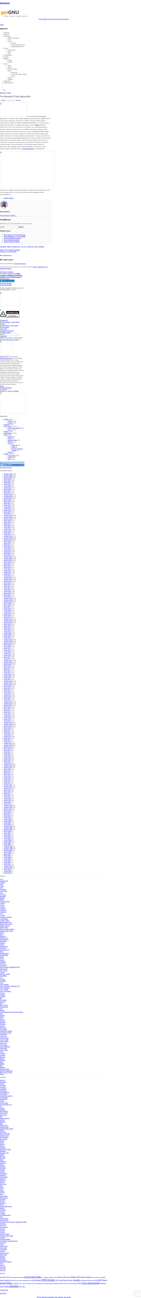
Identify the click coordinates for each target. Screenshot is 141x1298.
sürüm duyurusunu (28, 149)
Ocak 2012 (7, 776)
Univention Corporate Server (9, 1241)
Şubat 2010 (7, 816)
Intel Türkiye (4, 1005)
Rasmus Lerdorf (31, 1283)
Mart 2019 (7, 627)
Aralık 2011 (7, 778)
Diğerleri (10, 79)
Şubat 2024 (7, 525)
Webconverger (4, 1253)
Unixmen (3, 1243)
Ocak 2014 (7, 734)
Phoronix (3, 1122)
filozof (3, 100)
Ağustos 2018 (8, 639)
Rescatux (3, 1158)
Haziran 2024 (8, 519)
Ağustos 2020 (8, 598)
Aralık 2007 (7, 860)
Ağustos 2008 (8, 847)
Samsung (3, 1167)
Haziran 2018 (8, 643)
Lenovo (2, 1026)
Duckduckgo (4, 946)
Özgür (6, 1286)
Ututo (1, 1244)
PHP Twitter (3, 1125)
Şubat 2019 (7, 629)
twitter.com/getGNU (6, 358)
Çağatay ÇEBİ (4, 920)
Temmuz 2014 (8, 724)
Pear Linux (3, 1115)
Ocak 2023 (7, 548)
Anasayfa (6, 32)
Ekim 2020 (7, 595)
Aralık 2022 (7, 550)
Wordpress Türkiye (6, 1262)
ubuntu (67, 1283)
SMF (1, 1189)
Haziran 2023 (8, 539)
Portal (13, 76)
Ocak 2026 (7, 486)
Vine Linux (3, 1248)
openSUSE (3, 1099)
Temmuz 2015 (8, 703)
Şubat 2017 (7, 671)
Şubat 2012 (7, 774)
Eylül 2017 (7, 658)
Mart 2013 (7, 752)
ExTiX (2, 958)
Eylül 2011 (7, 783)
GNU (1, 983)
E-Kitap (10, 60)
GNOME (3, 981)
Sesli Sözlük (3, 1177)
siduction (2, 1180)
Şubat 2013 (7, 753)
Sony (1, 1194)
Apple (2, 886)
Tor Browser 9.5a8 (32, 246)
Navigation (5, 3)
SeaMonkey (3, 1173)
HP (1, 998)
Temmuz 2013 (8, 745)
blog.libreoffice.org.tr (18, 46)
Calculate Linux (5, 901)
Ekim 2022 (7, 553)
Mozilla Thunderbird (6, 1071)
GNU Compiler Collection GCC (10, 986)
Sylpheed (3, 1210)
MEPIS (2, 1064)
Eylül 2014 (7, 721)
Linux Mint (3, 1048)
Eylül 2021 (7, 576)
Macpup (2, 1057)
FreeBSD (3, 962)
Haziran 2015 (8, 705)
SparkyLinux (4, 1198)
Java (1, 1008)
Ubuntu (2, 1232)
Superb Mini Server (6, 1206)
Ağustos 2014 (8, 722)
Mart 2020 (7, 607)
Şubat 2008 (7, 857)
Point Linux (3, 1139)
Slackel (2, 1182)
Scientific (3, 1168)
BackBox (3, 896)
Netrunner (3, 1082)
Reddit (2, 1154)
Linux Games (4, 1040)
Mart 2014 (7, 731)
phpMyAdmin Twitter (6, 1129)
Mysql (2, 1074)
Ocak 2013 (7, 755)
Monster (2, 1067)
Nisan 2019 (7, 626)
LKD (1, 1052)
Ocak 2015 (7, 714)
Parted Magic (4, 1111)
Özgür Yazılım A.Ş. (6, 1104)
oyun (23, 1283)
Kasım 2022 (7, 551)
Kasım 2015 (7, 696)
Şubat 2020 (7, 608)
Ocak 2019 (7, 631)
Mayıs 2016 (7, 686)
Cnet (1, 913)
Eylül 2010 (7, 804)
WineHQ (2, 1258)
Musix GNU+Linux (6, 1072)
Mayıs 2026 (7, 479)
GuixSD (2, 996)
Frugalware (3, 965)
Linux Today (4, 1050)
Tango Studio (4, 1218)
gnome (38, 1280)
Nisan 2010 (7, 812)
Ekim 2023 (7, 532)
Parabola (2, 1110)
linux (9, 1282)
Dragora (2, 943)
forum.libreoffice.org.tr (18, 44)
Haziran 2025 (8, 498)
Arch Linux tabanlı (13, 1277)
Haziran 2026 (8, 477)
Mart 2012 (7, 772)
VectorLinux (4, 1246)
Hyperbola (3, 1000)
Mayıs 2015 (7, 707)
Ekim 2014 (7, 719)
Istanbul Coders (12, 69)
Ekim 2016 (7, 677)
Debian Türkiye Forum (7, 929)
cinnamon (51, 1277)
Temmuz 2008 (8, 848)
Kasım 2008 (7, 842)
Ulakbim (2, 1237)
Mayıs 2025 (7, 500)
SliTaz (2, 1187)
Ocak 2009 (7, 838)
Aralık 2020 (7, 591)
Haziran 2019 (8, 622)
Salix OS (2, 1163)
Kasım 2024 (7, 510)
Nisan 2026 (7, 481)
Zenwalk (2, 1267)
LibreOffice (3, 1029)
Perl (1, 1116)
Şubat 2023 (7, 546)
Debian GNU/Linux (6, 924)
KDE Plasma (102, 1280)
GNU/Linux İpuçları (13, 38)
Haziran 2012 (8, 767)
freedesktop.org (27, 1280)
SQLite (2, 1201)
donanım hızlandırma (96, 1277)
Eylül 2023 (7, 534)
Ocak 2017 (7, 672)
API (7, 1277)
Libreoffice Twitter (5, 1033)
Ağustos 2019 (8, 619)
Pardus (2, 1108)
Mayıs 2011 (7, 790)
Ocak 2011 (7, 797)
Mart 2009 (7, 835)
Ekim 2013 (7, 740)
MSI (1, 1065)
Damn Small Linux (6, 922)
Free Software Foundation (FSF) (10, 967)
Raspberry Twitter (5, 1149)
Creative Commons (6, 917)
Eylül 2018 (7, 638)
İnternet (6, 57)
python (26, 1283)
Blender (2, 898)
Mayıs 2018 (7, 645)
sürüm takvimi (39, 1283)
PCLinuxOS (4, 1113)
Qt (1, 1106)
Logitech (2, 1053)
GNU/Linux (7, 36)
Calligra (2, 903)
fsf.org (2, 386)
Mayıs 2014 (7, 728)
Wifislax (2, 1256)
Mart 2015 (7, 710)
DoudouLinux (4, 939)
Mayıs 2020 (7, 603)
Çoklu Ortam (11, 50)
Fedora (2, 960)
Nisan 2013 (7, 750)
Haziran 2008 (8, 850)
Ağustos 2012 (8, 764)
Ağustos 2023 (8, 536)
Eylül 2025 (7, 493)
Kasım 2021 (7, 572)
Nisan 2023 (7, 543)
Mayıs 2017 (7, 665)
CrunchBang (4, 919)
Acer (1, 879)
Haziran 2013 (8, 747)
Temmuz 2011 (8, 786)
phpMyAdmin (4, 1127)
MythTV (2, 1080)
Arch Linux (3, 891)
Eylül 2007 (7, 864)
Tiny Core (3, 1225)
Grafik (9, 51)
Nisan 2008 (7, 854)
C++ (42, 1277)
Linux (9, 39)
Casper (2, 905)
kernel (3, 1283)
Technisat (3, 1224)
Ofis (9, 53)
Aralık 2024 (7, 508)
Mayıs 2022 (7, 562)
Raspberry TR (4, 1153)
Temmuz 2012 (8, 766)
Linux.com (3, 1036)
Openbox (3, 1087)
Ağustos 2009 (8, 826)
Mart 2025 (7, 503)
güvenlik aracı (16, 246)
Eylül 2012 (7, 762)
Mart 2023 (7, 544)
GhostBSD (3, 976)
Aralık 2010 (7, 798)
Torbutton (41, 246)
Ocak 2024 (7, 527)
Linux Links (3, 1045)
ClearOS (2, 908)
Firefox (37, 125)
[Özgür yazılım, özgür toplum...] (14, 17)
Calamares (46, 1277)
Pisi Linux (3, 1132)
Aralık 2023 (7, 529)
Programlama (8, 55)
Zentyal (2, 1265)
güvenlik (76, 1280)
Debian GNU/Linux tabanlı (81, 1277)
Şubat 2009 (7, 836)
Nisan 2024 (7, 522)
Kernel (2, 1019)
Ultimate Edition (5, 1239)
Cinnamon (3, 912)
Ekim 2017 (7, 657)
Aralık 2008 (7, 840)
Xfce (1, 1263)
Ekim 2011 (7, 781)
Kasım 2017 (7, 655)
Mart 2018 (7, 648)
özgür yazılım (22, 1286)
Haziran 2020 (8, 601)
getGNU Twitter (5, 974)
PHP (1, 1123)
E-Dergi (10, 62)
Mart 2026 (7, 482)
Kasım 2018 (7, 634)
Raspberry (3, 1148)
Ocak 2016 (7, 693)
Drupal (2, 945)
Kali (1, 1014)
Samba (2, 1165)
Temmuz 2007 (8, 867)
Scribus (2, 1170)
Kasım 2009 (7, 821)
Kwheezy (3, 1024)
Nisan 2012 (7, 771)
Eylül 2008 (7, 845)
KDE (1, 1017)
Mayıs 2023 (7, 541)
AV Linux (3, 894)
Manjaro (2, 1060)
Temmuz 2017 (8, 662)
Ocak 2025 (7, 506)
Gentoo (2, 972)
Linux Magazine (5, 1046)
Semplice (3, 1175)
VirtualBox (3, 1249)
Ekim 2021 (7, 574)
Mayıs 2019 (7, 624)
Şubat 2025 (7, 505)
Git (1, 977)
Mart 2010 (7, 814)
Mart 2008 (7, 855)
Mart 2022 (7, 565)
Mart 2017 (7, 669)
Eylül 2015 (7, 700)
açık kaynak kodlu (32, 1277)
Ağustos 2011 (8, 785)
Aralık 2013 (7, 736)
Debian (14, 43)
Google (2, 993)
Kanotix (2, 1015)
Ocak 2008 (7, 859)
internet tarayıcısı (91, 1280)
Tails (1, 1217)
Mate (1, 1062)
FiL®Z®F (3, 1293)
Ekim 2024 (7, 512)
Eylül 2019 (7, 617)
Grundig (2, 995)
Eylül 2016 (7, 679)
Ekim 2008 (7, 843)
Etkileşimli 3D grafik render (16, 1280)
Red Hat (2, 1156)
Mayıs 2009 (7, 831)
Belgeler (6, 58)
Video (5, 63)
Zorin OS (3, 1270)
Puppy (2, 1142)
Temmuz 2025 (8, 496)
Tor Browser (4, 1227)
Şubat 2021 (7, 588)
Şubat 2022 (7, 567)
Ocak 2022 (7, 569)
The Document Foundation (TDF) (53, 1283)
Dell (1, 934)
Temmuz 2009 (8, 828)
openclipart (3, 1091)
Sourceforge (3, 1196)
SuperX (2, 1208)
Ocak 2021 (7, 589)
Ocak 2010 (7, 817)
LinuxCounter (4, 1038)
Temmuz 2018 (8, 641)
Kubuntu (2, 1022)
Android (2, 882)
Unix (79, 1283)
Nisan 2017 (7, 667)
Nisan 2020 (7, 605)
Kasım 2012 (7, 759)
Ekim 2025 (7, 491)
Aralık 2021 (7, 570)
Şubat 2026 (7, 484)
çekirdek (14, 1286)
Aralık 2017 (7, 653)
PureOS (2, 1144)
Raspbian (3, 1151)
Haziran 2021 (8, 581)
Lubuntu (2, 1055)
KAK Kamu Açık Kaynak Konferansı (11, 1012)
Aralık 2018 (7, 633)
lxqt (13, 1283)
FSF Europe (3, 969)
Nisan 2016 (7, 688)
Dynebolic (3, 948)
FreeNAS (3, 964)
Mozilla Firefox (4, 1069)
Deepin (2, 932)
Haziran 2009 (8, 829)
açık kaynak (21, 1277)
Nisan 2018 (7, 646)
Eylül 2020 (7, 596)
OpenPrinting (4, 1097)
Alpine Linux (4, 881)
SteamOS (3, 1203)
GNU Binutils (4, 984)
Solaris (2, 1191)
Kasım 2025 (7, 489)
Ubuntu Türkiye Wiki (6, 1236)
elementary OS (4, 950)
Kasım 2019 (7, 614)
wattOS (2, 1251)
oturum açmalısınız (20, 263)
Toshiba (2, 1229)
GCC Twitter (4, 989)
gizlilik (9, 246)
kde (96, 1280)
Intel (1, 1003)
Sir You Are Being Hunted (19, 74)
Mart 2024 (7, 524)
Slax (1, 1186)
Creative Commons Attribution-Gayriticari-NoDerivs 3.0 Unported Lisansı (11, 275)
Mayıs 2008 (7, 852)
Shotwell (2, 1179)
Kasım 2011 (7, 779)
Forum (10, 41)
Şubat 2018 (7, 650)
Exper (2, 957)
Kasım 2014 (7, 717)
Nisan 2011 (7, 791)
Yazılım (6, 48)
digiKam (2, 936)
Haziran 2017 (8, 664)
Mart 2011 (7, 793)
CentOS (2, 907)
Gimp (9, 65)
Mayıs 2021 (7, 582)
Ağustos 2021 (8, 577)
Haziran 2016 (8, 684)
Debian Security (5, 926)
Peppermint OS (4, 1118)
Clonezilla (3, 910)
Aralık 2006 (7, 871)
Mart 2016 (7, 690)
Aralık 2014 (7, 715)
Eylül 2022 (7, 555)
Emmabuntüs (4, 955)
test (43, 1283)
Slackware (3, 1184)
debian (55, 1277)
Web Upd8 (3, 1255)
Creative (2, 915)
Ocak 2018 (7, 652)
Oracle (2, 1101)
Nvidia (2, 1084)
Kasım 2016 (7, 676)
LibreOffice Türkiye (6, 1031)
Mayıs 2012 (7, 769)
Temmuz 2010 (8, 807)
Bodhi (2, 900)
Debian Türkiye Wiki (6, 931)
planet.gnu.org (4, 1135)
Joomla (2, 1010)
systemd (2, 1213)
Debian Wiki (4, 927)
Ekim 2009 (7, 823)
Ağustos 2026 (8, 474)
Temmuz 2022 (8, 558)
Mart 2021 (7, 586)
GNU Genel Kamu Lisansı (64, 1280)
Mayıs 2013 (7, 748)
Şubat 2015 (7, 712)
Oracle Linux (4, 1103)
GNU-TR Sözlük (5, 991)
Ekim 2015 (7, 698)
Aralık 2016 (7, 674)
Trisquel (2, 1230)
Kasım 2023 (7, 531)
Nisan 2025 (7, 501)
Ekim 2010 (7, 802)
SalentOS (3, 1161)
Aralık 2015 (7, 695)
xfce (1, 1286)
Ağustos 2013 (8, 743)
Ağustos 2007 (8, 866)
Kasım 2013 (7, 738)
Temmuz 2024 (8, 517)
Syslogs (2, 1211)
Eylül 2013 (7, 741)
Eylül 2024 (7, 513)
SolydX (2, 1192)
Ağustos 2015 (8, 702)
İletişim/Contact (8, 82)
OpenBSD (3, 1089)
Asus (1, 893)
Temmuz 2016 (8, 683)
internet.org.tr (4, 1007)
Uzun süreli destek (91, 1283)
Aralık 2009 (7, 819)
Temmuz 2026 (8, 475)
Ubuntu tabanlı (73, 1283)
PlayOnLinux (4, 1137)
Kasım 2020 (7, 593)
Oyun (9, 70)
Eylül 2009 (7, 824)
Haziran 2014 (8, 726)
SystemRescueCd (5, 1215)
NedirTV (10, 77)
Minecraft (14, 72)
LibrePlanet (3, 1034)
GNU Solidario (4, 988)
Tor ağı (23, 246)
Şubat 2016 (7, 691)
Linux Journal (4, 1041)
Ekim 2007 (7, 862)
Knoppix (2, 1021)
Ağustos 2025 (8, 494)
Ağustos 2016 (8, 681)
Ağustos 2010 (8, 805)
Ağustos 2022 (8, 557)
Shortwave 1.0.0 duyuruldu (8, 251)
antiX (1, 884)
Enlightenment (4, 953)
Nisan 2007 (7, 869)
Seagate (2, 1172)
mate (15, 1283)
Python (10, 67)
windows (103, 1283)
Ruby (1, 1160)
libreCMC (3, 1027)
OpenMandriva (4, 1092)
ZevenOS (3, 1268)
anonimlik (3, 246)
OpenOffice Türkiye (6, 1096)
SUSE (2, 1205)
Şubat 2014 (7, 733)
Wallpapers (7, 81)
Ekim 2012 (7, 760)
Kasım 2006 (7, 873)
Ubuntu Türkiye (5, 1234)
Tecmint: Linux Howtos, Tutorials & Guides (13, 1222)
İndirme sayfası (9, 198)
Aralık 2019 (7, 612)
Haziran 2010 (8, 809)
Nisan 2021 (7, 584)
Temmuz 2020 (8, 600)
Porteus (2, 1141)
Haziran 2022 (8, 560)
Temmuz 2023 (8, 538)
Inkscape (2, 1002)
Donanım (6, 34)
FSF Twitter (3, 970)
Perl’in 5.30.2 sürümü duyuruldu (10, 250)
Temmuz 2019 (8, 620)
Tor (42, 118)
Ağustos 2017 (8, 660)
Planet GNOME (5, 1134)
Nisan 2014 (7, 729)
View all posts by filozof (8, 215)
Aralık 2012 (7, 757)
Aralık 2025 (7, 488)
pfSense (2, 1120)
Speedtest (3, 1199)
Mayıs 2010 (7, 810)
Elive (1, 951)
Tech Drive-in (4, 1220)
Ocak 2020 (7, 610)
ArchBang (3, 889)
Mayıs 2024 (7, 520)
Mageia (2, 1059)
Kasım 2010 (7, 800)
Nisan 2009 (7, 833)
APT (1, 888)
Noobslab (3, 1085)
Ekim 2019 (7, 615)
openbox (20, 1283)
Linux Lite (3, 1043)
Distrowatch (3, 938)
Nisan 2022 (7, 563)
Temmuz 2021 (8, 579)
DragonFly (3, 941)
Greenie (2, 979)
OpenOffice (3, 1094)
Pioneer (2, 1130)
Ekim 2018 (7, 636)
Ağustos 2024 (8, 515)
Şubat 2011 (7, 795)
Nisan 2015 (7, 709)
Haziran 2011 (8, 788)
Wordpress (3, 1260)
